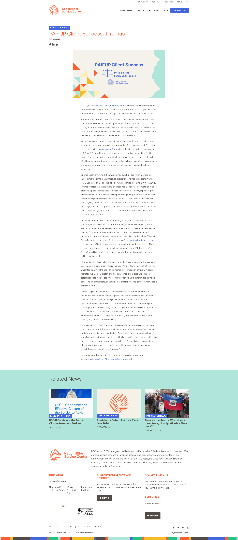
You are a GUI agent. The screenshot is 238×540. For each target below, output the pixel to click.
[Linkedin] (53, 44)
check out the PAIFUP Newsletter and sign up (111, 359)
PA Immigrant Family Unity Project (107, 105)
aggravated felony (109, 149)
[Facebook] (50, 44)
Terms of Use (67, 527)
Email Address (152, 503)
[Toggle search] (186, 2)
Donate (104, 498)
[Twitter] (57, 44)
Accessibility (84, 527)
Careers (53, 527)
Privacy (97, 527)
